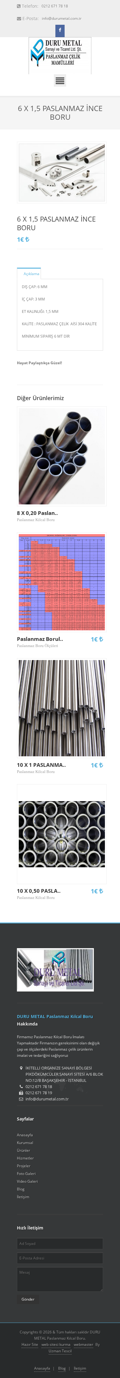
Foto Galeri (26, 1173)
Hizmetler (25, 1158)
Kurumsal (25, 1142)
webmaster (83, 1344)
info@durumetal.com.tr (62, 18)
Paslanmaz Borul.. (40, 638)
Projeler (23, 1165)
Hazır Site (30, 1344)
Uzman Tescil (60, 1351)
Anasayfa (25, 1135)
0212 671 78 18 (55, 6)
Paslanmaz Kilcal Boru (36, 519)
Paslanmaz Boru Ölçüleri (37, 645)
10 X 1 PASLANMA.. (41, 764)
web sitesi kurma (56, 1344)
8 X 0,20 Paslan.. (37, 512)
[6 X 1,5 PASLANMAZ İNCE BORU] (62, 172)
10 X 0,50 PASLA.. (39, 890)
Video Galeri (27, 1181)
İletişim (23, 1196)
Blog (21, 1189)
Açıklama (31, 273)
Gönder (28, 1299)
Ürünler (23, 1150)
